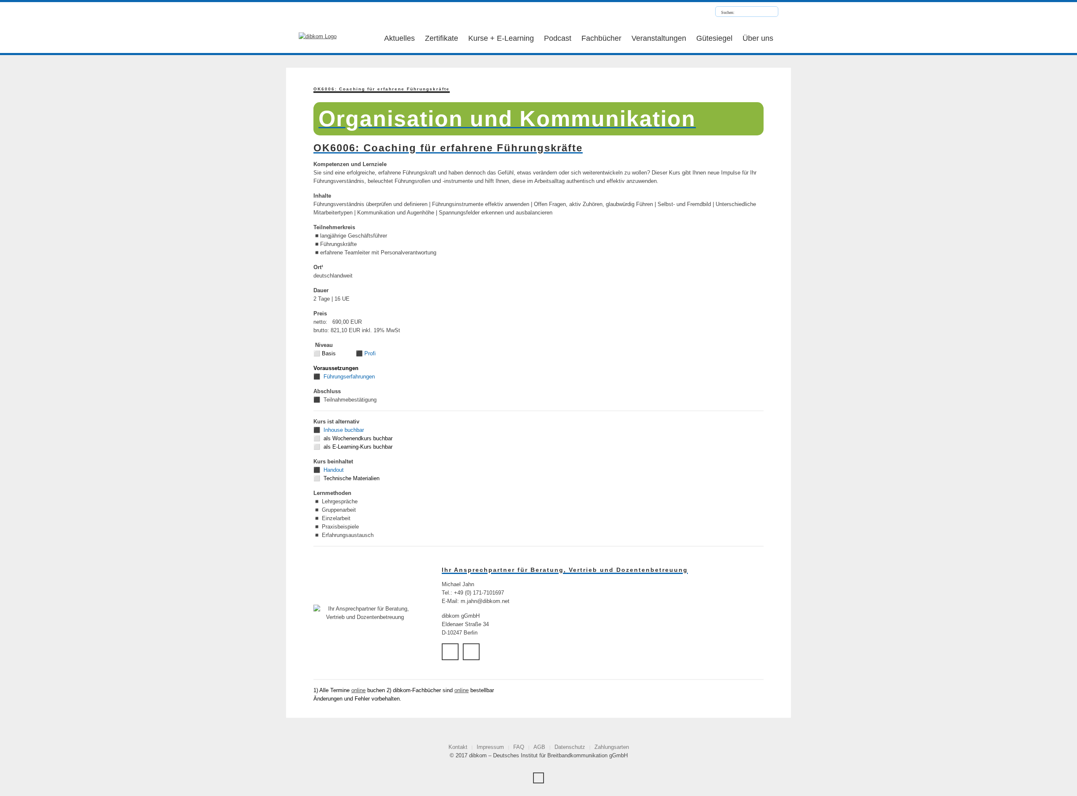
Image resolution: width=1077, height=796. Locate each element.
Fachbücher (601, 38)
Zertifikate (441, 38)
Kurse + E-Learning (501, 38)
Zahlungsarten (611, 747)
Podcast (557, 38)
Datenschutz (569, 747)
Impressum (490, 747)
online (358, 690)
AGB (539, 747)
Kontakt (457, 747)
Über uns (758, 38)
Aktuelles (399, 38)
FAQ (518, 747)
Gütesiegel (714, 38)
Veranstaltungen (658, 38)
